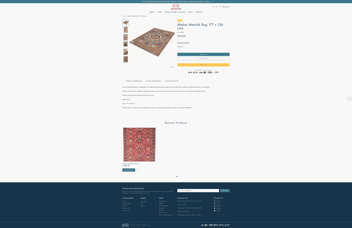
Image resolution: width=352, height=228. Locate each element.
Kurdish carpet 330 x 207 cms (130, 164)
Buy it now (203, 65)
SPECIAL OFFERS (164, 206)
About (124, 201)
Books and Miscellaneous (166, 215)
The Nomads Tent (176, 7)
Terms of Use (125, 210)
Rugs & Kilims (163, 201)
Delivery (143, 206)
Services (124, 206)
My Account (144, 201)
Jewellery (161, 210)
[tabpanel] (139, 151)
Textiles (161, 203)
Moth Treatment (163, 213)
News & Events (126, 203)
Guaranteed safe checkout (203, 70)
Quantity (180, 47)
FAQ (142, 203)
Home (124, 16)
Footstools (162, 208)
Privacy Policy (126, 208)
